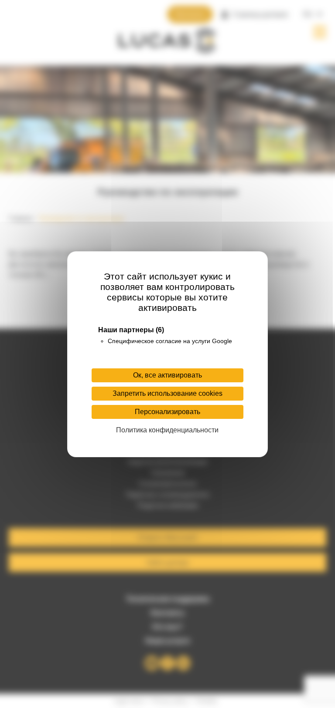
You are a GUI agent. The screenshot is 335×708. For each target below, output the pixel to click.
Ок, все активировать (167, 375)
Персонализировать (167, 411)
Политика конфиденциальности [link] (167, 430)
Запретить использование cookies (167, 393)
